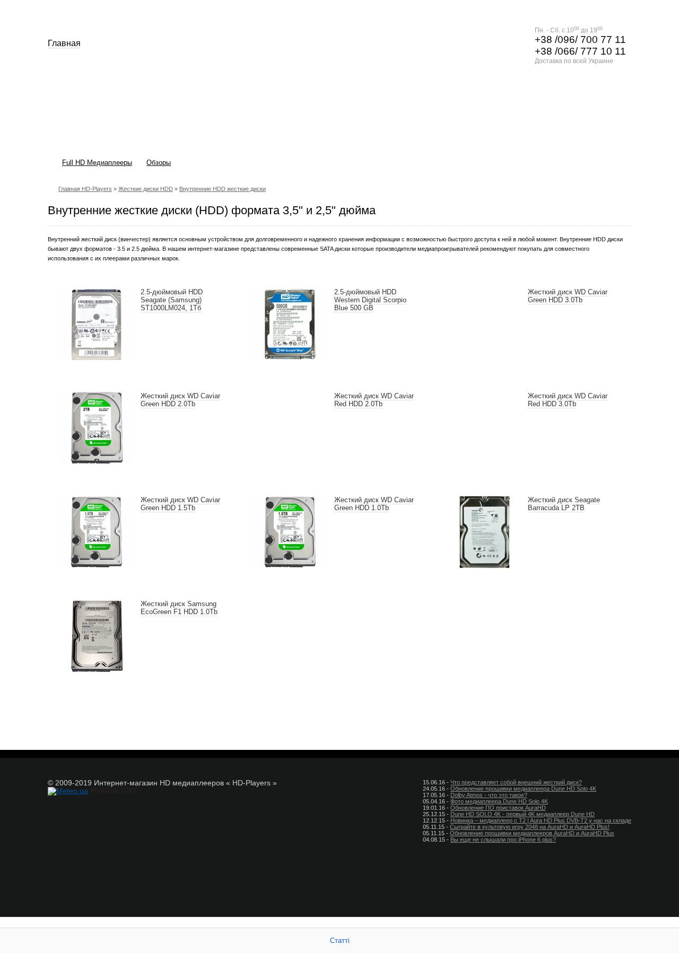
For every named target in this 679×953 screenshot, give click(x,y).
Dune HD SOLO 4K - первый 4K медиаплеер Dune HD (522, 814)
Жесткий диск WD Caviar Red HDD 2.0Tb (374, 400)
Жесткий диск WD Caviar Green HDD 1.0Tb (374, 504)
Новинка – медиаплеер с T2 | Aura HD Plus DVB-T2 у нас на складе (540, 820)
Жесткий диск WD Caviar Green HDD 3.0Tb (567, 296)
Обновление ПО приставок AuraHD (498, 808)
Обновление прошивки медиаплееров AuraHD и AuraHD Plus (532, 833)
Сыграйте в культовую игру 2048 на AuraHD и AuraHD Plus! (530, 827)
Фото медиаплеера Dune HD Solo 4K (499, 801)
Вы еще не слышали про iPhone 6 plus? (503, 839)
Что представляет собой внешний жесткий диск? (516, 782)
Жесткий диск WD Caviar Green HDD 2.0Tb (180, 400)
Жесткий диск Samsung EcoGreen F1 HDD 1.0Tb (179, 608)
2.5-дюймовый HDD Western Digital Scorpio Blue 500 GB (370, 300)
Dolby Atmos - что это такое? (488, 795)
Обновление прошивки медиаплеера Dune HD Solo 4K (523, 788)
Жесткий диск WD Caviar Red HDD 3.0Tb (567, 400)
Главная (64, 43)
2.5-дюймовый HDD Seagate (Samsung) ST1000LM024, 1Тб (172, 300)
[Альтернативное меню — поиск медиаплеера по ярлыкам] (618, 164)
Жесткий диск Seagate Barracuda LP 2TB (564, 504)
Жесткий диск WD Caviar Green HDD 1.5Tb (180, 504)
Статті (340, 941)
